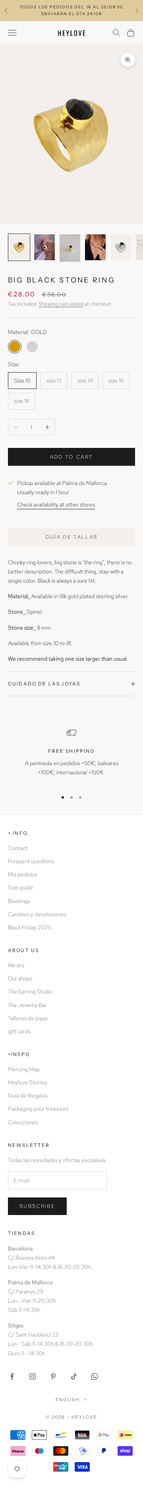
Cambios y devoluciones (37, 914)
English (68, 1399)
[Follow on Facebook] (12, 1376)
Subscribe (37, 1206)
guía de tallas (71, 537)
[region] (71, 755)
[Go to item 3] (70, 248)
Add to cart (71, 456)
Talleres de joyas (28, 1018)
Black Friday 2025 (29, 927)
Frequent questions (31, 861)
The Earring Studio (30, 991)
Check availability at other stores (56, 504)
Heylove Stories (27, 1082)
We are (16, 965)
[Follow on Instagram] (33, 1376)
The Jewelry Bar (27, 1005)
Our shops (20, 978)
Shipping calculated (61, 303)
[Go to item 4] (95, 247)
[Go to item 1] (19, 247)
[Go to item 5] (121, 247)
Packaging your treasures (38, 1108)
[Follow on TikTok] (74, 1376)
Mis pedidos (22, 874)
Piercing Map (24, 1069)
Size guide (20, 887)
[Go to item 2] (44, 247)
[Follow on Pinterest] (53, 1376)
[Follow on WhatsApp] (95, 1376)
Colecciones (23, 1122)
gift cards (19, 1031)
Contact (17, 848)
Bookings (19, 901)
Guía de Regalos (27, 1095)
